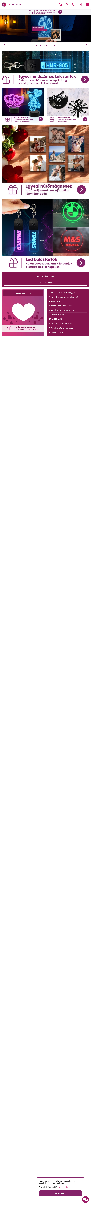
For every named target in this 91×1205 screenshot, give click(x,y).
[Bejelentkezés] (67, 4)
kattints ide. (64, 1187)
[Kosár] (80, 4)
